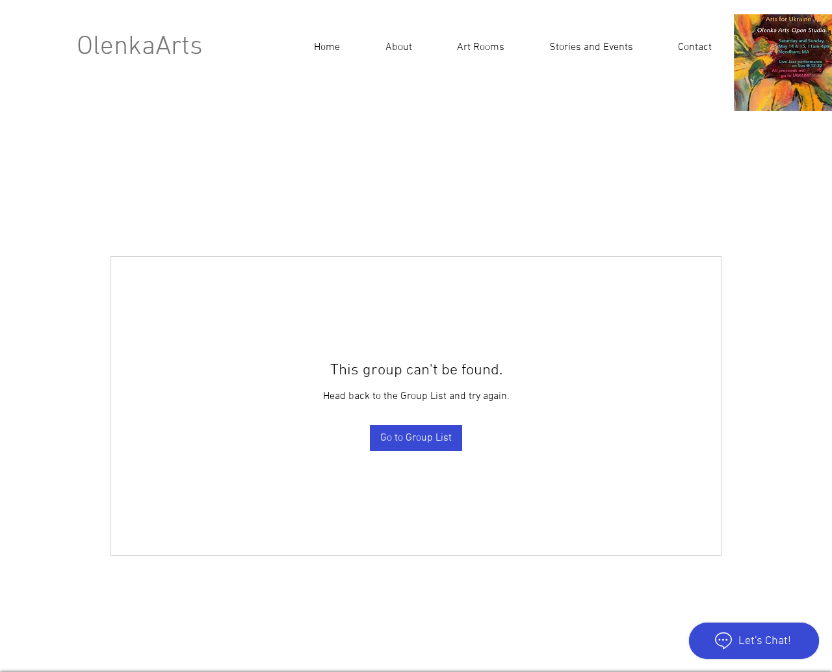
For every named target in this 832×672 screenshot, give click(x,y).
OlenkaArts (140, 47)
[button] (590, 47)
